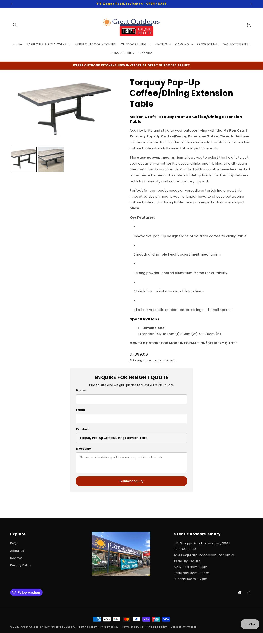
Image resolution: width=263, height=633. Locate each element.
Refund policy (88, 626)
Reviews (16, 558)
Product (83, 429)
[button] (14, 24)
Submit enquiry (131, 481)
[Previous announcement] (11, 4)
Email (80, 410)
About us (17, 551)
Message (83, 449)
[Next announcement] (251, 4)
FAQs (14, 543)
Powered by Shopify (63, 626)
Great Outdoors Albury (35, 626)
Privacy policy (109, 626)
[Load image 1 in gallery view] (23, 159)
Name (81, 390)
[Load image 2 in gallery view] (50, 159)
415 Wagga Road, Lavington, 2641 (202, 543)
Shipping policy (157, 626)
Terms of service (132, 626)
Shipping (136, 360)
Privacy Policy (20, 565)
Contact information (184, 626)
